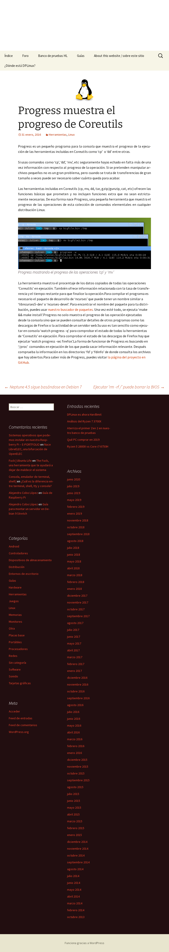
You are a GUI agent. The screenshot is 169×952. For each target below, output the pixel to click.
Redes (13, 656)
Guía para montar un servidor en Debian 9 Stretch (29, 508)
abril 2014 (73, 896)
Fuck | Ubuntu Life (20, 461)
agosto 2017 (75, 623)
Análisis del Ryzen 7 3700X (84, 421)
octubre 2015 (75, 773)
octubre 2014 (75, 855)
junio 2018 (73, 555)
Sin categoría (17, 663)
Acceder (14, 711)
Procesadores (18, 649)
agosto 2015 (75, 787)
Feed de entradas (20, 718)
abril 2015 (73, 814)
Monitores (15, 622)
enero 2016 (74, 753)
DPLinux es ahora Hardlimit (84, 414)
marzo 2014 (74, 903)
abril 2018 (73, 568)
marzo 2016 (74, 739)
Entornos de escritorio (24, 574)
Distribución (16, 567)
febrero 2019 (75, 507)
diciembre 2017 (77, 596)
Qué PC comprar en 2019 (83, 440)
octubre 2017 (75, 609)
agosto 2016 (75, 705)
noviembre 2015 (77, 766)
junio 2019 (73, 493)
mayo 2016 (74, 725)
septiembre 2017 (78, 616)
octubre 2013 (75, 917)
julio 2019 (73, 486)
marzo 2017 (74, 657)
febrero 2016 (75, 746)
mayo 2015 (74, 808)
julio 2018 (73, 548)
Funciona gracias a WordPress (84, 943)
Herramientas (58, 135)
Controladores (18, 553)
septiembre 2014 (78, 862)
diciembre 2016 (77, 678)
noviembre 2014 (77, 849)
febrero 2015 (75, 828)
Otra (12, 628)
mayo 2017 (74, 643)
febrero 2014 (75, 910)
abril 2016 (73, 732)
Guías (80, 56)
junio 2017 (73, 637)
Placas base (17, 635)
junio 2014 (73, 883)
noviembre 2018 (77, 520)
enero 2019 (74, 513)
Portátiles (15, 642)
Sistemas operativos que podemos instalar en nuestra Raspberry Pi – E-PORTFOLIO (30, 439)
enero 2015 (74, 835)
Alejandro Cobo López (23, 493)
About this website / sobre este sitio (119, 56)
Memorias (15, 615)
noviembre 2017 (77, 602)
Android (14, 546)
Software (15, 669)
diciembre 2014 (77, 842)
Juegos (14, 601)
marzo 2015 (74, 821)
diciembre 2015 (77, 760)
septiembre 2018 (78, 534)
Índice (8, 56)
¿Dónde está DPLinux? (19, 66)
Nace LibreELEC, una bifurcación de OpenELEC (30, 449)
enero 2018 (74, 589)
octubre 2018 (75, 527)
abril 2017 (73, 650)
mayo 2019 (74, 500)
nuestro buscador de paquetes (70, 309)
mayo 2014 (74, 890)
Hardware (15, 587)
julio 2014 (73, 876)
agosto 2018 (75, 541)
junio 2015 (73, 801)
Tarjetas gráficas (20, 683)
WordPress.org (19, 732)
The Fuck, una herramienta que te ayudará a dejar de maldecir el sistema (31, 465)
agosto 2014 (75, 869)
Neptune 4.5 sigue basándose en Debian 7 (43, 387)
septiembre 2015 (78, 780)
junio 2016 (73, 719)
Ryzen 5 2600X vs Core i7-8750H (87, 446)
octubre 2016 (75, 691)
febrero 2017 (75, 664)
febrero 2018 (75, 582)
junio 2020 (73, 479)
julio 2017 (73, 630)
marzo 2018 (74, 575)
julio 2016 (73, 712)
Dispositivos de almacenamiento (30, 560)
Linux (71, 135)
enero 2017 (74, 671)
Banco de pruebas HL (53, 56)
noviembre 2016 (77, 684)
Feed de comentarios (23, 725)
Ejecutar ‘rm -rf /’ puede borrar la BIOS (129, 387)
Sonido (13, 676)
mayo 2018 (74, 561)
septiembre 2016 (78, 698)
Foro (25, 56)
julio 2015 (73, 794)
